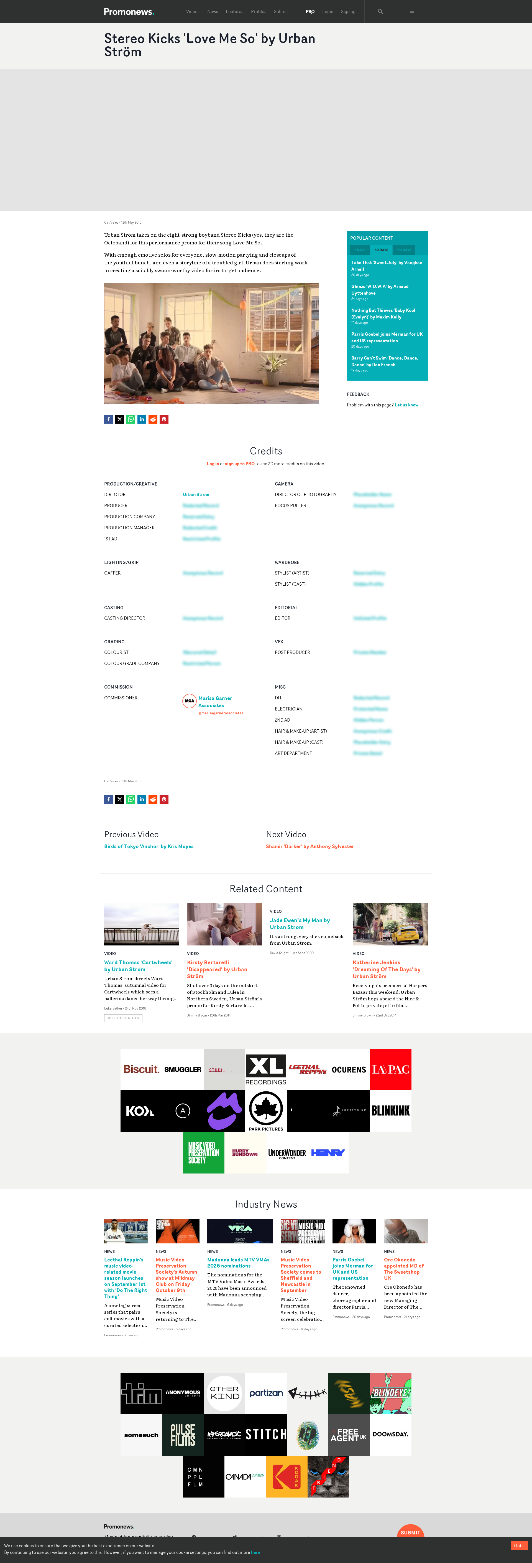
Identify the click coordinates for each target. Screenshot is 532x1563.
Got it (519, 1545)
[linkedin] (141, 419)
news (109, 1251)
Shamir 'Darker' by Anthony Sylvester (310, 846)
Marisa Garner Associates (215, 701)
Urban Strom (196, 494)
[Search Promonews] (380, 11)
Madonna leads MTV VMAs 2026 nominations (238, 1263)
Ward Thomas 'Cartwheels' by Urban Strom (138, 966)
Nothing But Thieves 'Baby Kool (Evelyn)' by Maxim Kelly (383, 313)
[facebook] (108, 419)
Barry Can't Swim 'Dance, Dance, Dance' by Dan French (384, 361)
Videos (193, 11)
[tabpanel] (387, 318)
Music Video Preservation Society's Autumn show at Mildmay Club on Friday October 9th (176, 1275)
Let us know (406, 404)
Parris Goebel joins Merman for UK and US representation (387, 337)
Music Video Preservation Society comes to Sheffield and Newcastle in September (301, 1275)
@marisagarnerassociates (220, 713)
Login (327, 11)
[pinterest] (164, 419)
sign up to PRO (240, 463)
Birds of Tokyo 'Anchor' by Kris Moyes (149, 846)
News (212, 11)
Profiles (258, 11)
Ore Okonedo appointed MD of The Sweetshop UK (404, 1269)
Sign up (348, 11)
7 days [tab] (359, 249)
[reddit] (153, 419)
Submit (281, 11)
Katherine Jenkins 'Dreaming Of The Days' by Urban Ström (387, 969)
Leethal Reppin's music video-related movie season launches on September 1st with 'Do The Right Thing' (125, 1278)
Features (234, 11)
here (255, 1552)
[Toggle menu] (412, 11)
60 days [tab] (404, 249)
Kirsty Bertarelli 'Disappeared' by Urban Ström (217, 969)
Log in (213, 463)
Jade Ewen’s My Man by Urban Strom (300, 923)
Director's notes (123, 1018)
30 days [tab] (381, 249)
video (110, 953)
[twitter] (119, 419)
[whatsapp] (130, 419)
